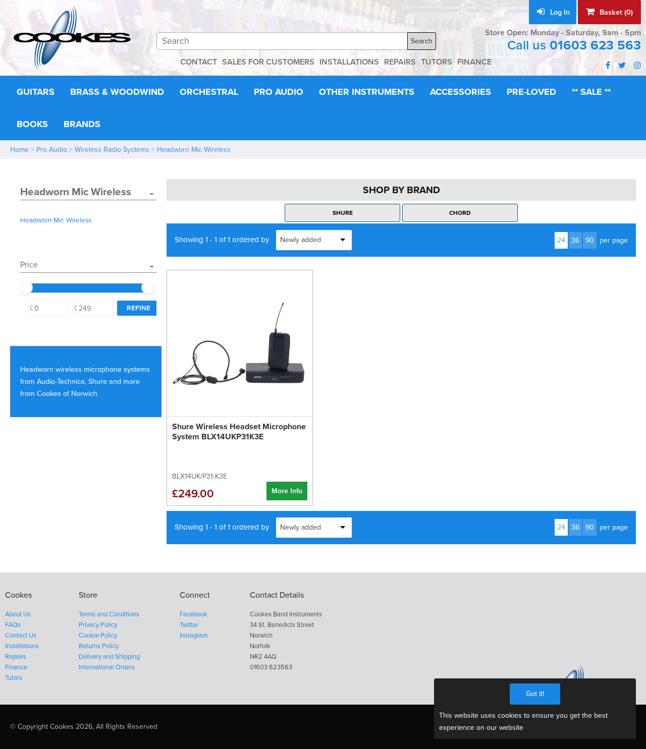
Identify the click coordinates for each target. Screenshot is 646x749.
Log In (559, 12)
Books (32, 124)
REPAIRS (400, 62)
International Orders (107, 667)
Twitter (189, 625)
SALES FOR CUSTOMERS (268, 62)
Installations (22, 646)
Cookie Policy (98, 635)
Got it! (535, 693)
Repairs (15, 657)
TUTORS (436, 62)
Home (19, 149)
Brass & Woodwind (117, 91)
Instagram (193, 635)
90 (589, 240)
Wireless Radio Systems (112, 149)
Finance (16, 667)
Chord (460, 212)
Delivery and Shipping (109, 657)
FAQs (13, 625)
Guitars (36, 91)
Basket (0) (615, 12)
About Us (18, 614)
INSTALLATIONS (349, 62)
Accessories (460, 91)
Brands (82, 124)
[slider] (26, 287)
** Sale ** (591, 91)
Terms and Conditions (109, 614)
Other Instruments (366, 91)
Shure (343, 212)
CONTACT (198, 62)
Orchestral (209, 91)
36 (575, 240)
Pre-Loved (531, 91)
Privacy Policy (98, 625)
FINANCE (474, 62)
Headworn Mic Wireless (194, 149)
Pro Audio (278, 91)
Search (422, 41)
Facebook (193, 614)
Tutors (13, 678)
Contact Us (20, 635)
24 (561, 240)
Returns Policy (99, 646)
